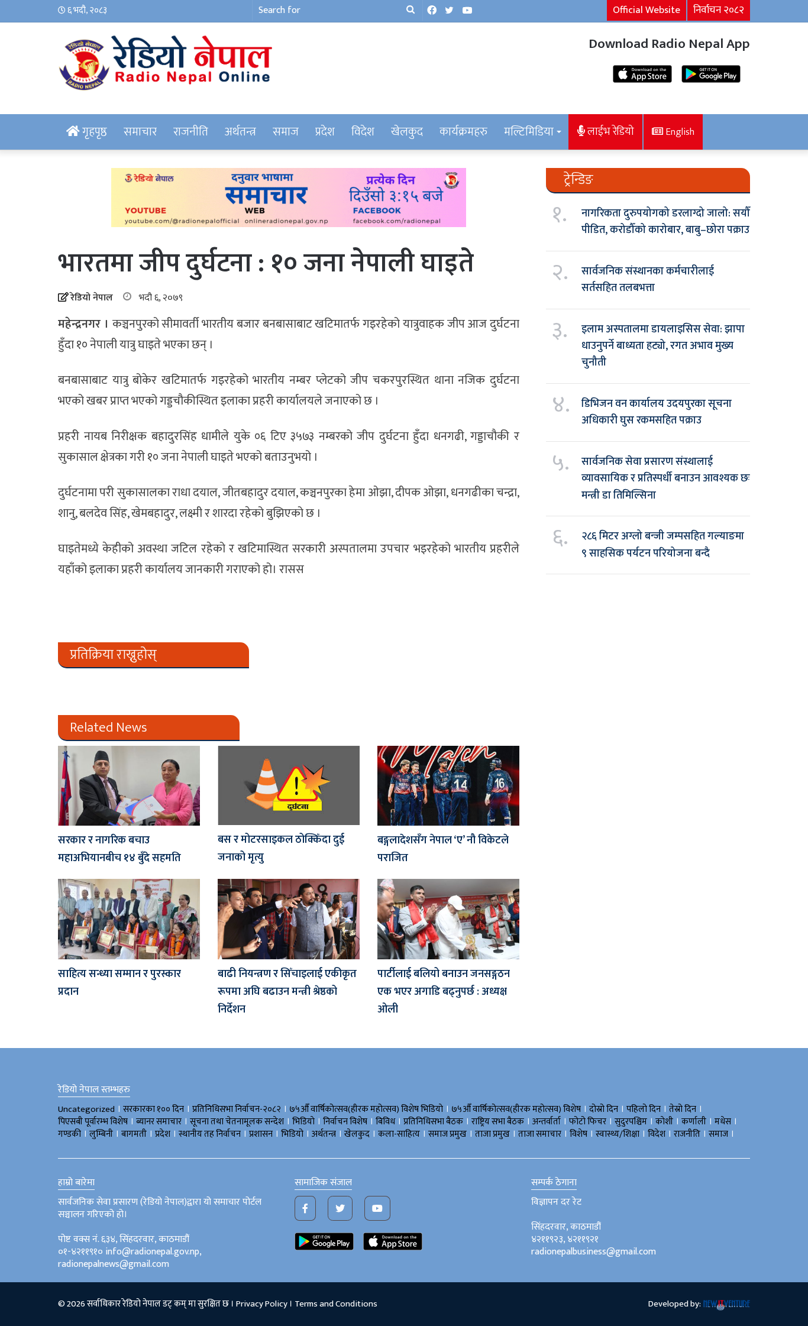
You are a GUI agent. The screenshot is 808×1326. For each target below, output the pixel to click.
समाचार (140, 132)
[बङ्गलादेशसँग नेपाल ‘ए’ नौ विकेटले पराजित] (448, 786)
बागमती (134, 1134)
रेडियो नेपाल (91, 298)
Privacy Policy (261, 1303)
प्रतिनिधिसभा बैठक (433, 1121)
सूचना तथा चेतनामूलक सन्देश (237, 1121)
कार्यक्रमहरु (463, 132)
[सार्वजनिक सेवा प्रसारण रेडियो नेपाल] (167, 60)
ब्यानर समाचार (159, 1121)
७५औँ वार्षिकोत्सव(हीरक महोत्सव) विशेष (516, 1109)
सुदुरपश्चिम (631, 1121)
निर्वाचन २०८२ (718, 10)
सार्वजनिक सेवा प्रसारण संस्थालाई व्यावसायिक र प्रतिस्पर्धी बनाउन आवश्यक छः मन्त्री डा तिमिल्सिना (665, 478)
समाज (286, 132)
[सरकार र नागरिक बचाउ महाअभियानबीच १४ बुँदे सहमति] (129, 786)
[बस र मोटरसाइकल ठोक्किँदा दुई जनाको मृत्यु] (289, 785)
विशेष (578, 1134)
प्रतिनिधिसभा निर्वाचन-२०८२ (236, 1109)
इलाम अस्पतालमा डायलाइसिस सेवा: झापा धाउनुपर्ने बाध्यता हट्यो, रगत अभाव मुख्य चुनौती (663, 346)
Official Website (646, 10)
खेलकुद (407, 132)
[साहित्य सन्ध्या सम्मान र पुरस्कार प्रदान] (129, 919)
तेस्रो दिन (682, 1109)
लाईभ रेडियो (609, 131)
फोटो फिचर (587, 1121)
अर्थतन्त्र (240, 132)
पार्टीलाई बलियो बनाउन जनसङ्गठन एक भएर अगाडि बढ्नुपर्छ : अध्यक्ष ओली (443, 991)
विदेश (362, 132)
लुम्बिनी (101, 1134)
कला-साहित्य (399, 1134)
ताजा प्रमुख (492, 1134)
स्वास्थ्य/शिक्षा (617, 1134)
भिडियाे (303, 1121)
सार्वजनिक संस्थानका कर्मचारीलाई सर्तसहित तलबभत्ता (647, 280)
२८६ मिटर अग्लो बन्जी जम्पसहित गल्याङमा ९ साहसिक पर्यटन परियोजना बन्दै (662, 545)
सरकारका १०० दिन (153, 1109)
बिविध (385, 1121)
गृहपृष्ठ (93, 132)
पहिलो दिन (643, 1109)
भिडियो (292, 1134)
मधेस (723, 1121)
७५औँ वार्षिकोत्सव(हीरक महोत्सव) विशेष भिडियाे (366, 1109)
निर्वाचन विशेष (345, 1121)
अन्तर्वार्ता (546, 1121)
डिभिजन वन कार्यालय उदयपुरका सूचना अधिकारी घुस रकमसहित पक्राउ (656, 412)
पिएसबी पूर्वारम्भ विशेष (93, 1121)
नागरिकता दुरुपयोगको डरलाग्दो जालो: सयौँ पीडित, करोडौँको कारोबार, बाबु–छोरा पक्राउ (665, 222)
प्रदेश (325, 132)
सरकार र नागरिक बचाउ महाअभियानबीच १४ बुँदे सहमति (119, 849)
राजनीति (190, 132)
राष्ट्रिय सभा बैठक (497, 1121)
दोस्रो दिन (603, 1109)
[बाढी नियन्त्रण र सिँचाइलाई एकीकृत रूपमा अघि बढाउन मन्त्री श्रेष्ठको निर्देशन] (289, 919)
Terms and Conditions (336, 1303)
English (678, 132)
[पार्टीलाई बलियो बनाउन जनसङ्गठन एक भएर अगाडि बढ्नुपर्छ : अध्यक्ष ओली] (448, 919)
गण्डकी (69, 1134)
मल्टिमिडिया (529, 132)
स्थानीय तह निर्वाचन (210, 1134)
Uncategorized (86, 1109)
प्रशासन (261, 1134)
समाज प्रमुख (447, 1134)
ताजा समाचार (539, 1134)
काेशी (664, 1121)
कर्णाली (693, 1121)
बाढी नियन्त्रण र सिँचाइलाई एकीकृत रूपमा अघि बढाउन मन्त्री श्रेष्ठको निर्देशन (287, 991)
